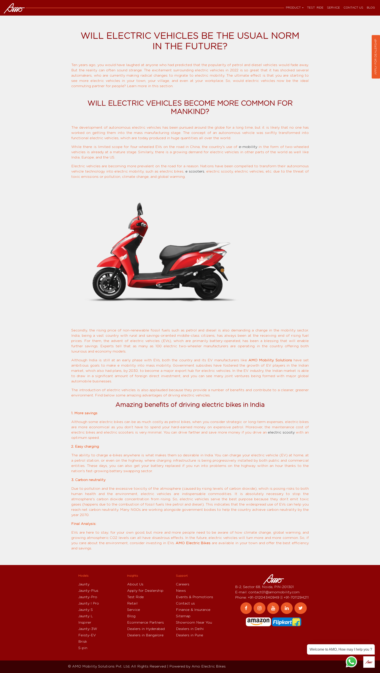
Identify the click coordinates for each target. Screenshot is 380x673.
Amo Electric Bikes (209, 666)
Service (333, 7)
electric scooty (281, 432)
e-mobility (248, 147)
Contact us (353, 7)
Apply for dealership (375, 57)
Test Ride (315, 7)
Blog (371, 7)
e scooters (194, 171)
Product (293, 7)
